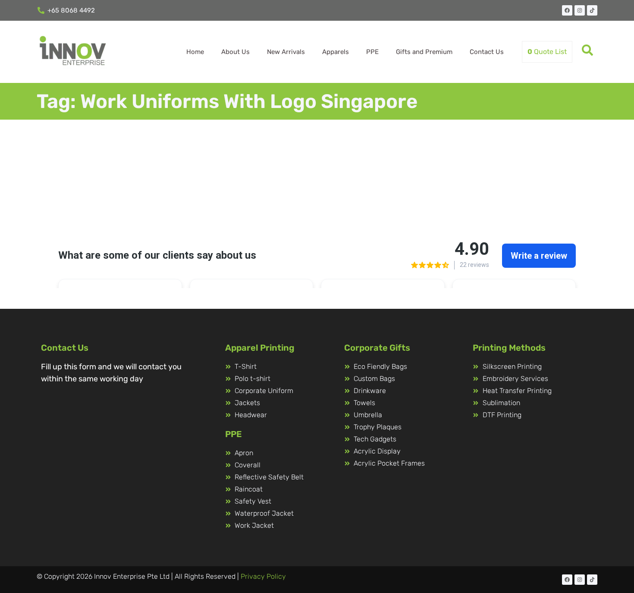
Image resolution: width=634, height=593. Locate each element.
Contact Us (487, 52)
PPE (372, 52)
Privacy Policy (263, 576)
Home (195, 52)
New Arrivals (286, 52)
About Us (235, 52)
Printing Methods (509, 347)
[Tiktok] (592, 10)
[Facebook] (567, 10)
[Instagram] (579, 10)
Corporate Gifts (377, 347)
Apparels (335, 52)
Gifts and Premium (424, 52)
